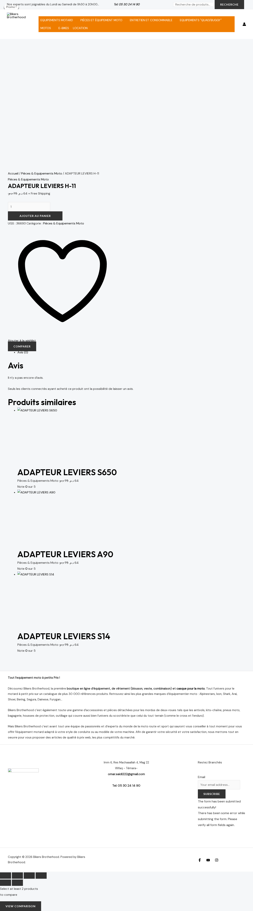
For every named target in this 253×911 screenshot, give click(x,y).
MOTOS (46, 28)
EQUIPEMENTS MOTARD (57, 20)
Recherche (229, 4)
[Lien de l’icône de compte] (244, 24)
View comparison (21, 906)
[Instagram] (216, 860)
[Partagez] (29, 875)
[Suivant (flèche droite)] (17, 883)
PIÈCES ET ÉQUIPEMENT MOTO (101, 20)
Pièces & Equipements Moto (41, 173)
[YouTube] (208, 860)
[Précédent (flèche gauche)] (5, 883)
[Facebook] (199, 860)
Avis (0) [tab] (22, 352)
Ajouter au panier (35, 215)
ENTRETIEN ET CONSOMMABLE (151, 20)
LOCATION (80, 28)
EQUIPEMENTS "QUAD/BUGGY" (201, 20)
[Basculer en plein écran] (17, 875)
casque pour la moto (191, 689)
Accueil (13, 173)
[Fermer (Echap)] (41, 875)
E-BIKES (64, 28)
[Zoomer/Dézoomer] (5, 875)
